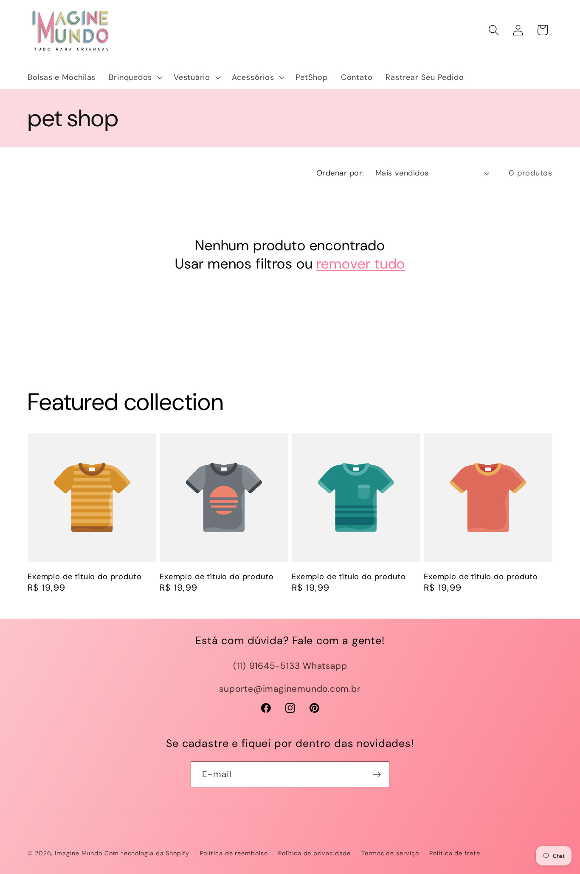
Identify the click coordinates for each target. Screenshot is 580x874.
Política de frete (454, 853)
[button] (134, 77)
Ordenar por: (340, 173)
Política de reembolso (234, 853)
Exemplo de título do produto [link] (85, 577)
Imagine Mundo (78, 853)
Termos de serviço (390, 853)
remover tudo (360, 264)
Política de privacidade (314, 853)
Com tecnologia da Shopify (146, 853)
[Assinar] (377, 774)
